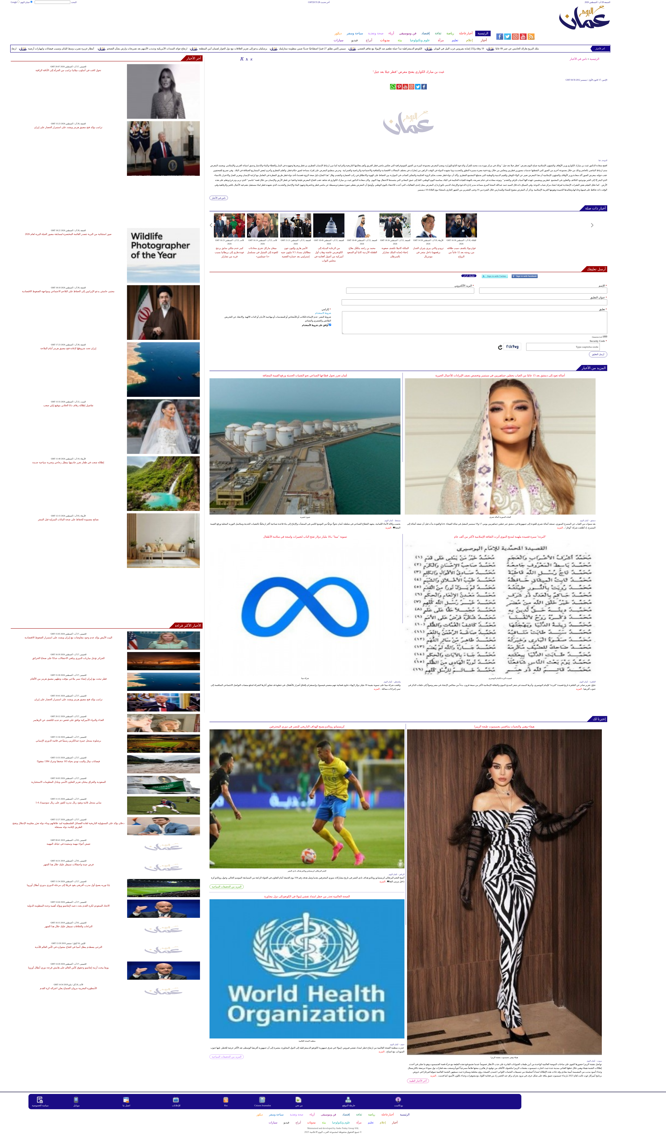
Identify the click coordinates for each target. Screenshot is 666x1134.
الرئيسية (594, 58)
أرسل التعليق (598, 354)
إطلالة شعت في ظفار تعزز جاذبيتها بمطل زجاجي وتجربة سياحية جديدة (68, 462)
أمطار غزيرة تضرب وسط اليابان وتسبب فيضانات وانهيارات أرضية (217, 48)
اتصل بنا (126, 1105)
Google (14, 2)
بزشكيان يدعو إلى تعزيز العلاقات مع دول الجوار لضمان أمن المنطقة (389, 48)
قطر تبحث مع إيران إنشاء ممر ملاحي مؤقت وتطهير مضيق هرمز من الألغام (68, 679)
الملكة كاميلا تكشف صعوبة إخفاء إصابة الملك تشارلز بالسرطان (395, 252)
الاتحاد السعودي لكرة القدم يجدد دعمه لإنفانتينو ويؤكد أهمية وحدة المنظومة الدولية (68, 905)
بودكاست (398, 1105)
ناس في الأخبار (578, 58)
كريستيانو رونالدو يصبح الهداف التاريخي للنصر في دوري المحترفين (307, 726)
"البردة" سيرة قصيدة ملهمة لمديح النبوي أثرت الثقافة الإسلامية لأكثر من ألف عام (500, 536)
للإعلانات (176, 1105)
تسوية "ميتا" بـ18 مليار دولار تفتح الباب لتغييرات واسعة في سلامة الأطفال (305, 536)
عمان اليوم (25, 2)
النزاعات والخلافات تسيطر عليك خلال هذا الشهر (68, 926)
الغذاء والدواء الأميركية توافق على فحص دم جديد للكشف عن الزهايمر (68, 720)
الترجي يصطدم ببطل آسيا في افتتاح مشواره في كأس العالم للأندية (68, 947)
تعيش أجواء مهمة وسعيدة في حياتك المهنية (68, 844)
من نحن (299, 1105)
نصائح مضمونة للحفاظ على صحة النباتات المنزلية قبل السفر (68, 519)
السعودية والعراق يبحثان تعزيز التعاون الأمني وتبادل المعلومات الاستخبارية (68, 782)
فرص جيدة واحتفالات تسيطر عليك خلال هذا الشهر (68, 864)
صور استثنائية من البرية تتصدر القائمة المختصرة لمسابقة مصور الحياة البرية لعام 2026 (68, 234)
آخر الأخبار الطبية (418, 1081)
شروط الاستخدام (323, 313)
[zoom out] (251, 59)
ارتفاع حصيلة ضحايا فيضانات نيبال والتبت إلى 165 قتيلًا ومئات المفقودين (137, 48)
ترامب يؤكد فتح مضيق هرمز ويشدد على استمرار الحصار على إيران (68, 127)
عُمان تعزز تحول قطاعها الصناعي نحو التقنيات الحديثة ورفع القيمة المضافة (305, 375)
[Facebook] (524, 277)
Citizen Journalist (262, 1105)
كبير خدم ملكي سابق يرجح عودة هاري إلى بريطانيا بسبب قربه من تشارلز (229, 252)
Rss (226, 1105)
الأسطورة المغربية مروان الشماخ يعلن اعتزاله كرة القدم (68, 988)
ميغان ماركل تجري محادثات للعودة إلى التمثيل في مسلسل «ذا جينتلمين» (262, 252)
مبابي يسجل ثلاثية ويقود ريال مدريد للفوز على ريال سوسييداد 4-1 (68, 802)
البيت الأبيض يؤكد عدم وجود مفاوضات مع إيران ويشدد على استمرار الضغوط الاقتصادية (68, 637)
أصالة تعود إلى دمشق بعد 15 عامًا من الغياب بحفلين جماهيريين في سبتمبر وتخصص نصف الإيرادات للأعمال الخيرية (500, 375)
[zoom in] (242, 59)
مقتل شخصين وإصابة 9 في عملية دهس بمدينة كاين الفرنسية (58, 48)
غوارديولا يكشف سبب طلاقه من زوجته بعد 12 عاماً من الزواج (461, 252)
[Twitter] (495, 277)
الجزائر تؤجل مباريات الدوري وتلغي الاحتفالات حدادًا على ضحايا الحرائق (68, 658)
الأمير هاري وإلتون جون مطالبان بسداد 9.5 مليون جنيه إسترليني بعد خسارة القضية (296, 252)
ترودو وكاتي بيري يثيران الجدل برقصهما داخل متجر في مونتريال (428, 252)
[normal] (246, 59)
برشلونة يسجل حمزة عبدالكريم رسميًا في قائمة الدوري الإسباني (68, 740)
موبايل (76, 1105)
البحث (73, 2)
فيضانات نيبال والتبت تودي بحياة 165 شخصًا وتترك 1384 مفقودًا (68, 761)
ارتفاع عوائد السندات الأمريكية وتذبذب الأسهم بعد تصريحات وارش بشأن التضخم (303, 48)
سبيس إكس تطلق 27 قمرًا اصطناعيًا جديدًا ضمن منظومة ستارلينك (468, 48)
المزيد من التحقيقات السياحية (226, 886)
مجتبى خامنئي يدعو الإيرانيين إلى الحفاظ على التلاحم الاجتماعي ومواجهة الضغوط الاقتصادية (68, 291)
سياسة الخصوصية (40, 1105)
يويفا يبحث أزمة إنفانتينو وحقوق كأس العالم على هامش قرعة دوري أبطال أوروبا (68, 967)
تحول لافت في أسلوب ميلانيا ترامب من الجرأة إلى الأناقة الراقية (68, 70)
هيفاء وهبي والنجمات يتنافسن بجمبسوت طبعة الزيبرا (504, 726)
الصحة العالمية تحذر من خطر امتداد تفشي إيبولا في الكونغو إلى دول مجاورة (307, 896)
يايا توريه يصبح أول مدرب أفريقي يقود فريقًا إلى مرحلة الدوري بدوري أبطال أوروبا (68, 885)
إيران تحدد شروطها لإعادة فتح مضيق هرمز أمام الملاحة (68, 348)
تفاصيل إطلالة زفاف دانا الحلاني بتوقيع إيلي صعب (68, 405)
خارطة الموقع (348, 1105)
